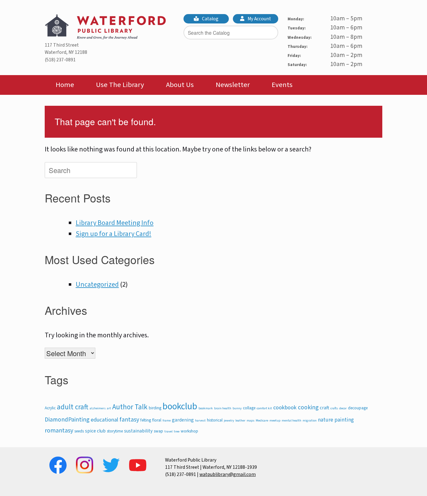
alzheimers (98, 408)
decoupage (358, 408)
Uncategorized (97, 284)
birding (155, 408)
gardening (183, 420)
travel (168, 431)
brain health (222, 408)
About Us (180, 85)
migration (310, 420)
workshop (189, 431)
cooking (308, 407)
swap (158, 431)
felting (145, 420)
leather (240, 420)
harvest (200, 420)
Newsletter (233, 85)
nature (325, 420)
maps (250, 420)
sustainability (138, 430)
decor (343, 408)
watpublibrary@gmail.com (227, 474)
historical (215, 420)
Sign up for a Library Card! (113, 234)
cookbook (285, 407)
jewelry (229, 420)
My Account (259, 18)
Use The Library (120, 85)
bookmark (205, 408)
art (109, 408)
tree (176, 431)
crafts (334, 408)
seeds (79, 431)
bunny (237, 408)
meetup (274, 420)
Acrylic (50, 408)
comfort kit (264, 408)
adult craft (72, 407)
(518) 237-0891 (60, 59)
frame (167, 420)
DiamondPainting (67, 419)
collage (249, 408)
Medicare (262, 420)
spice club (95, 430)
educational (104, 420)
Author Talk (130, 407)
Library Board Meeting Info (114, 223)
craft (324, 407)
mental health (291, 420)
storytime (115, 431)
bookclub (180, 406)
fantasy (129, 419)
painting (344, 420)
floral (156, 420)
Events (282, 85)
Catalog (210, 18)
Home (65, 85)
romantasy (59, 430)
